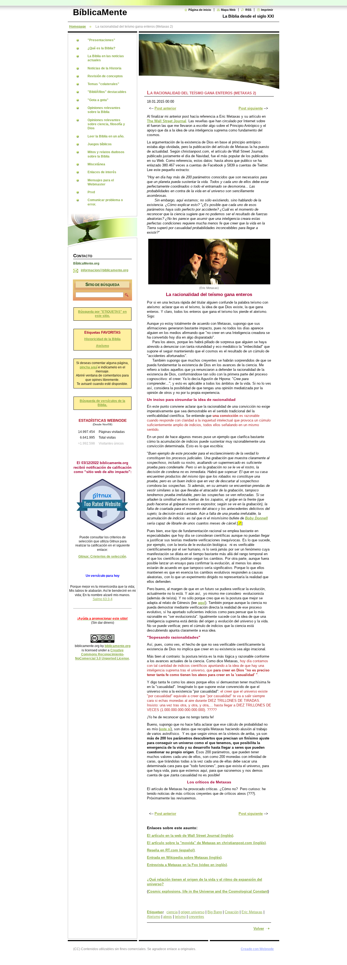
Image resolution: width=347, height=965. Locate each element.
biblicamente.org (117, 646)
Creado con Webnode (257, 949)
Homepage (77, 26)
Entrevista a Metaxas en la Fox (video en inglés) (187, 865)
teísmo (180, 917)
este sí (165, 729)
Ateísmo (153, 917)
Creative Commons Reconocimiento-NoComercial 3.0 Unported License (102, 654)
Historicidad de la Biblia (102, 339)
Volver (258, 929)
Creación (232, 912)
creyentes (196, 917)
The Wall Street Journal (166, 121)
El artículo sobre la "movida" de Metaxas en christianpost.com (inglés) (206, 843)
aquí (201, 603)
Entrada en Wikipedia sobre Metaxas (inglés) (184, 857)
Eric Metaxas (252, 912)
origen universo (192, 912)
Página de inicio (199, 9)
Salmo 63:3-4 (103, 599)
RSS (248, 9)
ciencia (172, 912)
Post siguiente (251, 108)
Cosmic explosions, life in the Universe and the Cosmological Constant (208, 891)
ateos (167, 917)
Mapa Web (228, 9)
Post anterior (165, 108)
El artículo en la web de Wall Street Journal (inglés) (190, 836)
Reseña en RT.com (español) (171, 850)
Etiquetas (155, 912)
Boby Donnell (256, 518)
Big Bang (214, 912)
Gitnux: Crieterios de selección (102, 556)
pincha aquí (88, 367)
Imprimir (267, 9)
